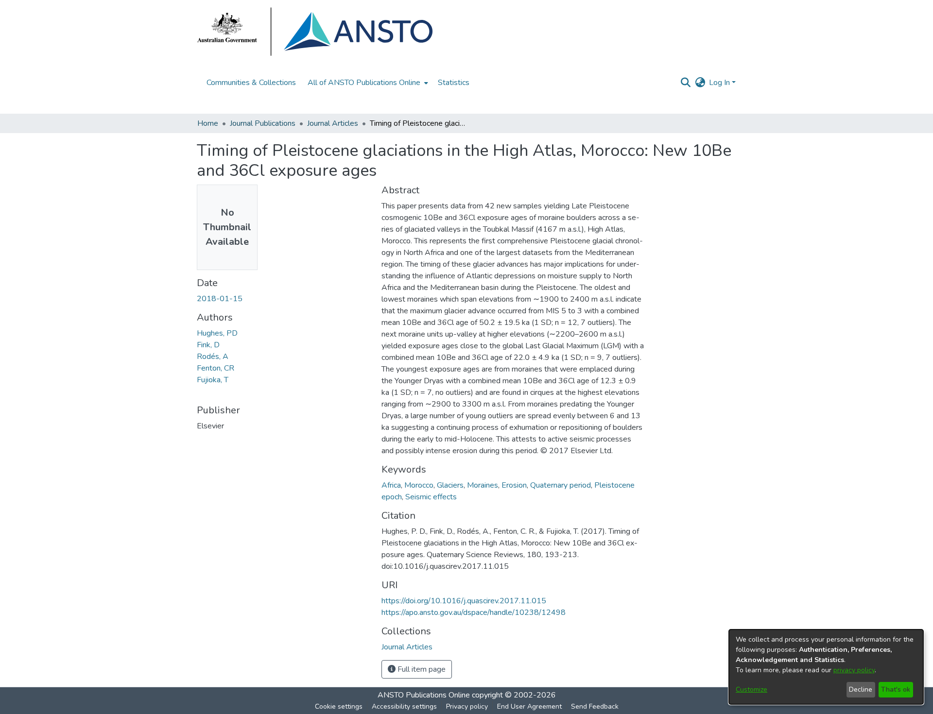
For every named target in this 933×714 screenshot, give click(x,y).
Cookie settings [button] (339, 706)
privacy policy (854, 670)
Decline (860, 689)
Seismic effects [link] (431, 497)
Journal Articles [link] (332, 123)
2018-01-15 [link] (219, 298)
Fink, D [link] (208, 345)
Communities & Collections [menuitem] (251, 82)
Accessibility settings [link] (404, 706)
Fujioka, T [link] (212, 379)
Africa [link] (391, 485)
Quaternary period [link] (560, 485)
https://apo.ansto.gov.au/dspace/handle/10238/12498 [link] (473, 612)
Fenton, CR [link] (215, 368)
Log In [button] (720, 82)
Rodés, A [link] (212, 356)
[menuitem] (367, 82)
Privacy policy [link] (467, 706)
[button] (685, 82)
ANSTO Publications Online (424, 695)
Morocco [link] (418, 485)
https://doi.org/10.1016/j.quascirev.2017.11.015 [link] (463, 600)
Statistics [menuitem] (453, 82)
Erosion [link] (514, 485)
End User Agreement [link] (529, 706)
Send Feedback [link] (595, 706)
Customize (751, 689)
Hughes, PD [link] (217, 333)
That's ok (895, 689)
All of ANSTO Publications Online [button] (364, 82)
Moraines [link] (482, 485)
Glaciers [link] (450, 485)
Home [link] (207, 123)
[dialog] (826, 666)
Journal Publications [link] (262, 123)
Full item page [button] (421, 669)
